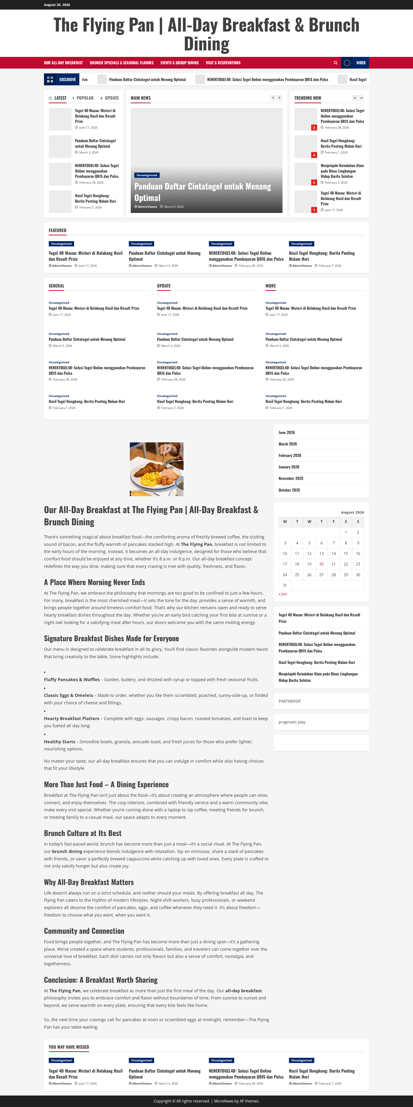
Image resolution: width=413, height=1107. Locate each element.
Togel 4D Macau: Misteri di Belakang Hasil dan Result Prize (305, 174)
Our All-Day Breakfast (63, 62)
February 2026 (290, 455)
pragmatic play (292, 722)
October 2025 (289, 490)
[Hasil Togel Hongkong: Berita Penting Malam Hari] (326, 244)
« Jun (283, 594)
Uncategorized (147, 175)
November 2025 (291, 478)
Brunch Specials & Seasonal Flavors (121, 62)
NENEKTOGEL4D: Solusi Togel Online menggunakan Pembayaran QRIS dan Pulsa (243, 79)
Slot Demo (288, 742)
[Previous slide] (273, 98)
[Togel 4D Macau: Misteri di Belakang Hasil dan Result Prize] (86, 244)
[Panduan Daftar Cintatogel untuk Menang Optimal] (207, 160)
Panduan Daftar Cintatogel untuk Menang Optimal (123, 79)
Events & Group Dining (180, 62)
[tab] (57, 99)
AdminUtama (147, 207)
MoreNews (224, 1101)
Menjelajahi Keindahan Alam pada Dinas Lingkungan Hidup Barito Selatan (305, 146)
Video (360, 62)
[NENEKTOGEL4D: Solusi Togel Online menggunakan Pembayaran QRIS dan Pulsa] (246, 244)
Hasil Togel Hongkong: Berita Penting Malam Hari (363, 79)
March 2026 (288, 444)
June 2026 (287, 432)
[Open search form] (335, 62)
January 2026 (289, 467)
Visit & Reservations (223, 62)
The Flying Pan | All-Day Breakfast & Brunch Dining (207, 33)
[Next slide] (280, 98)
